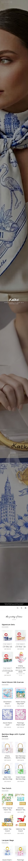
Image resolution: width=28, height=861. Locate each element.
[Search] (17, 608)
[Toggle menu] (25, 608)
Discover (5, 627)
